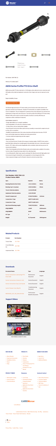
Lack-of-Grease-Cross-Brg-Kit (13, 288)
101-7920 (17, 241)
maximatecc (45, 411)
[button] (48, 14)
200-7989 (17, 246)
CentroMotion (17, 404)
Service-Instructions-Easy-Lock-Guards (15, 283)
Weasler (28, 413)
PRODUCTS (24, 352)
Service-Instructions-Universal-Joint (15, 280)
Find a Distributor (12, 103)
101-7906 (17, 250)
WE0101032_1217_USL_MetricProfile (15, 293)
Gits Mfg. (40, 411)
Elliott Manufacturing (32, 411)
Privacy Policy (9, 428)
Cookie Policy (16, 428)
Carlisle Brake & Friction (21, 411)
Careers (21, 428)
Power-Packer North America (19, 413)
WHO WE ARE (9, 352)
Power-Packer (9, 413)
